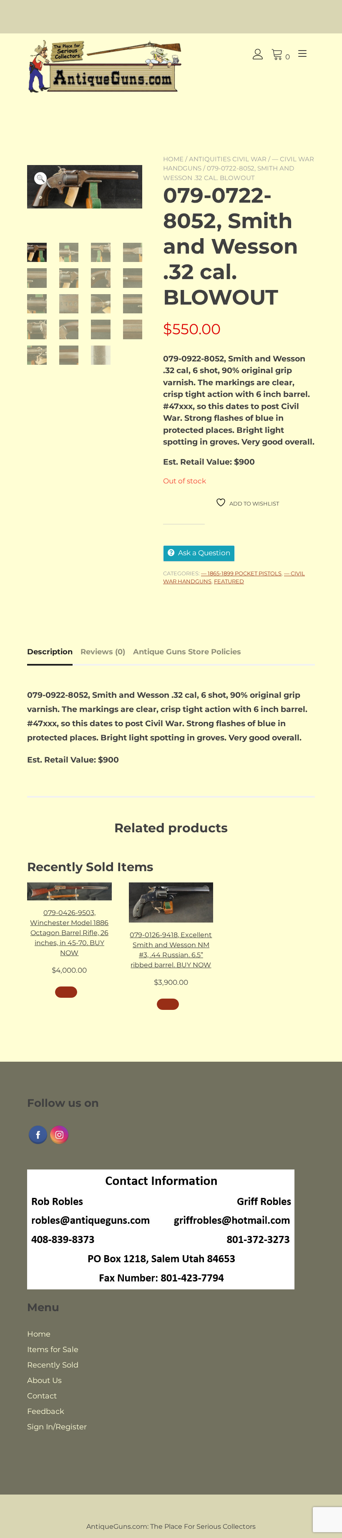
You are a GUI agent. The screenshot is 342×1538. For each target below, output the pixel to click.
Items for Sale (52, 1349)
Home (173, 159)
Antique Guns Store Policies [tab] (187, 651)
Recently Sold (52, 1365)
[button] (40, 178)
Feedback (45, 1411)
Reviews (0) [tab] (102, 651)
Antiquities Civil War (228, 159)
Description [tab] (50, 651)
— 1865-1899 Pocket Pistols (241, 573)
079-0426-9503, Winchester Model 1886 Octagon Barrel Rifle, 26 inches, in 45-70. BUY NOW (69, 933)
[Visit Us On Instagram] (59, 1143)
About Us (44, 1380)
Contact (42, 1396)
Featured (229, 581)
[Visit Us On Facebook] (37, 1143)
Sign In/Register (57, 1426)
